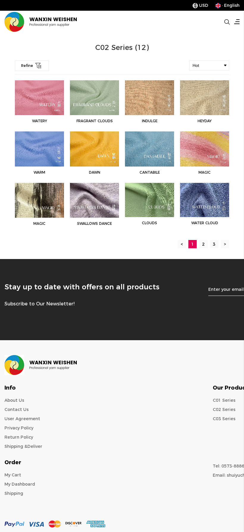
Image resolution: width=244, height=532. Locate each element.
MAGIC (204, 172)
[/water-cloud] (204, 200)
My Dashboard (19, 484)
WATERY (39, 121)
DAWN (94, 172)
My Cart (12, 475)
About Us (14, 400)
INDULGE (149, 121)
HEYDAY (205, 121)
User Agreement (22, 418)
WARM (39, 172)
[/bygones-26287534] (94, 97)
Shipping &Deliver (23, 446)
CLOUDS (149, 223)
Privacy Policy (18, 428)
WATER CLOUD (204, 223)
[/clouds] (149, 200)
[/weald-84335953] (39, 148)
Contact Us (16, 409)
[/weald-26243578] (204, 148)
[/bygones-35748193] (39, 97)
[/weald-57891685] (39, 200)
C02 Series (224, 409)
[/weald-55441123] (94, 148)
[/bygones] (94, 200)
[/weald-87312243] (149, 97)
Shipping (13, 493)
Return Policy (18, 437)
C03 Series (224, 418)
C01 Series (224, 400)
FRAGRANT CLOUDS (94, 121)
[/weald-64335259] (149, 148)
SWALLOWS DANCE (94, 223)
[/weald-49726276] (204, 97)
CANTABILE (150, 172)
